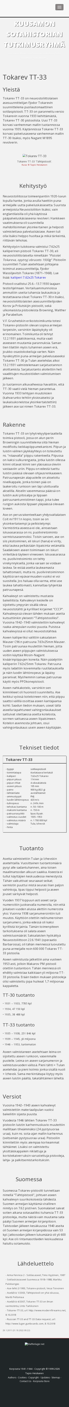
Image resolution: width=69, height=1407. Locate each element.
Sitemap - (56, 1377)
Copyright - (34, 1377)
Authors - (13, 1377)
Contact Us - (26, 1381)
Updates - (46, 1377)
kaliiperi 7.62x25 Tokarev (28, 277)
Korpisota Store (41, 1381)
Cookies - (23, 1377)
